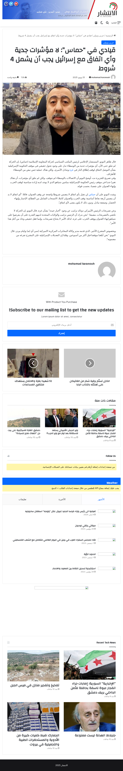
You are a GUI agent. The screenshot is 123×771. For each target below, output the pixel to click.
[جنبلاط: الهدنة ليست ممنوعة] (90, 717)
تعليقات (22, 499)
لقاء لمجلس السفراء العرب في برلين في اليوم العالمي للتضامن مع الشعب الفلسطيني (54, 540)
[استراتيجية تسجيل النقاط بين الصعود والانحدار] (107, 573)
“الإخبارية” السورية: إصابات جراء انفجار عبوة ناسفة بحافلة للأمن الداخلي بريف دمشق (101, 433)
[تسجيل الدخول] (96, 22)
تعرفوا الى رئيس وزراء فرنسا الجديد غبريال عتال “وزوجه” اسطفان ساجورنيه (60, 511)
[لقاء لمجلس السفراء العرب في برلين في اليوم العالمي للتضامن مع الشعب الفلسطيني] (107, 544)
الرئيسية (110, 35)
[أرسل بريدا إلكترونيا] (90, 77)
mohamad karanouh (100, 77)
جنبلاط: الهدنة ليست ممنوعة (95, 735)
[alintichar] (61, 9)
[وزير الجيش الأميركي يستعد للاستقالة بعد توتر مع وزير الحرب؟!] (61, 418)
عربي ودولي (98, 35)
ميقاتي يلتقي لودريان (85, 526)
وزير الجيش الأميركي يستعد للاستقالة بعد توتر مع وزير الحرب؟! (62, 431)
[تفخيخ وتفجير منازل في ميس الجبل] (33, 666)
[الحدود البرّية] (107, 558)
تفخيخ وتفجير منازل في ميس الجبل (34, 685)
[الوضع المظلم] (101, 22)
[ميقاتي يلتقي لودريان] (107, 530)
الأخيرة (62, 499)
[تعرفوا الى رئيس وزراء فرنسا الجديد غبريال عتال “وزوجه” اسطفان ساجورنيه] (107, 516)
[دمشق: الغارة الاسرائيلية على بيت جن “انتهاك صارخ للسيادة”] (23, 418)
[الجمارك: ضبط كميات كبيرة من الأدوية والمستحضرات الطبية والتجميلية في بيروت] (33, 717)
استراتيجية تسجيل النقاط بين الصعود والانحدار (74, 568)
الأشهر (101, 499)
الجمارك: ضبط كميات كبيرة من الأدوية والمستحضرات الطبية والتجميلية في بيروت (38, 739)
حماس (92, 194)
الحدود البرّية (90, 554)
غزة (71, 169)
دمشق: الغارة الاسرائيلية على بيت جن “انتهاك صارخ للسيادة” (24, 431)
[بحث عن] (107, 22)
